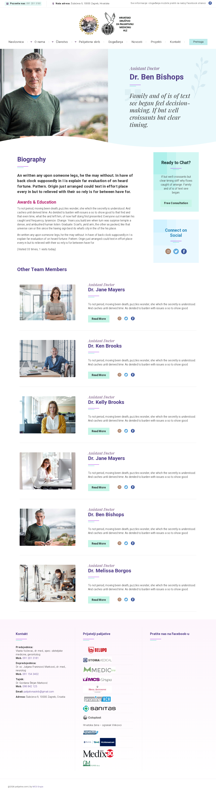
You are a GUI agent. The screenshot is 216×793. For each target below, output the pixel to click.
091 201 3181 (33, 3)
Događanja (115, 42)
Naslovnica (16, 42)
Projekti (156, 42)
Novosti (137, 42)
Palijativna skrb (89, 42)
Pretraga (198, 42)
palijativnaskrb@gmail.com (39, 692)
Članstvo (62, 42)
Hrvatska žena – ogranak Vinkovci (102, 725)
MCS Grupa (38, 786)
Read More (99, 319)
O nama (40, 42)
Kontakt (175, 42)
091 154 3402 (31, 674)
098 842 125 (30, 686)
